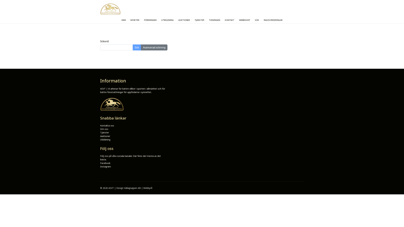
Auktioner (105, 136)
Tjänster (104, 132)
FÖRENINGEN (150, 20)
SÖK (257, 20)
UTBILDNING (167, 20)
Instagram (105, 166)
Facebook (105, 163)
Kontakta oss (107, 125)
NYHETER (135, 20)
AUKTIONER (184, 20)
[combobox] (116, 47)
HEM (124, 20)
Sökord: (104, 41)
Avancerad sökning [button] (154, 47)
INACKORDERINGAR (273, 20)
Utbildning (105, 139)
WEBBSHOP (244, 20)
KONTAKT (229, 20)
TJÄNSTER (199, 20)
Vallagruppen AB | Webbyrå (138, 187)
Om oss (104, 129)
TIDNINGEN (214, 20)
